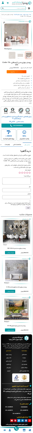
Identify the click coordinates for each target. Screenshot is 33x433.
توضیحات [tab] (7, 144)
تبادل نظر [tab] (27, 144)
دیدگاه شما (27, 176)
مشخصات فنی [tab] (17, 144)
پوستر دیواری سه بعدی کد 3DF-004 (16, 248)
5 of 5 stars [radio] (20, 173)
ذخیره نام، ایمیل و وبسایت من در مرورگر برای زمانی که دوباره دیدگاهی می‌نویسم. (18, 203)
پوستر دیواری (25, 14)
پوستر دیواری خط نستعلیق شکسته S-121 (16, 287)
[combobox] (15, 8)
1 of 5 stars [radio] (30, 173)
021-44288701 (9, 410)
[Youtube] (11, 420)
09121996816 (24, 407)
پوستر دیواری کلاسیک (18, 14)
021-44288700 (24, 410)
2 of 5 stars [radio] (27, 173)
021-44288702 (16, 413)
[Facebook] (26, 420)
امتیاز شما (28, 170)
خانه (30, 14)
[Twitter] (18, 420)
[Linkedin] (22, 420)
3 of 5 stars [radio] (25, 173)
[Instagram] (29, 420)
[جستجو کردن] (2, 8)
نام (30, 186)
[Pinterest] (15, 420)
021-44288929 (9, 407)
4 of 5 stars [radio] (22, 173)
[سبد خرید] (8, 3)
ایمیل (29, 193)
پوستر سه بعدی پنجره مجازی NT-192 (16, 326)
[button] (29, 8)
